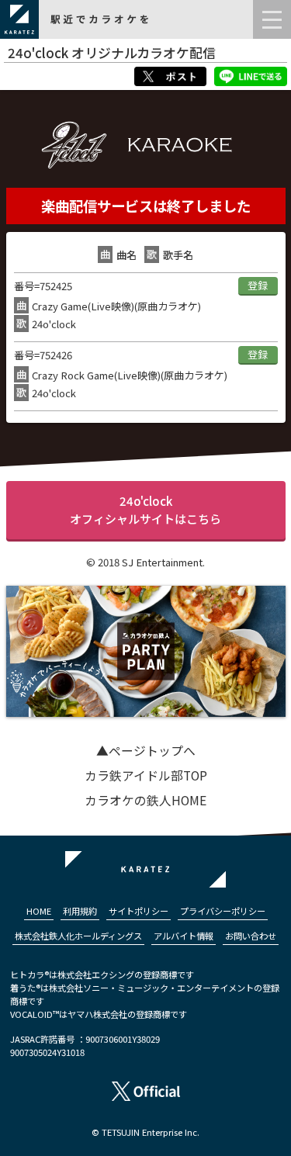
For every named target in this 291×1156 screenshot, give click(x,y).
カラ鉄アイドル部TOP (146, 775)
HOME (38, 911)
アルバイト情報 (183, 935)
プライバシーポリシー (222, 911)
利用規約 (80, 911)
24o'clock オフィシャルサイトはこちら (145, 510)
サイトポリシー (138, 911)
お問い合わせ (250, 935)
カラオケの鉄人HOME (145, 800)
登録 (258, 285)
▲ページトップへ (146, 751)
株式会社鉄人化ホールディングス (78, 935)
